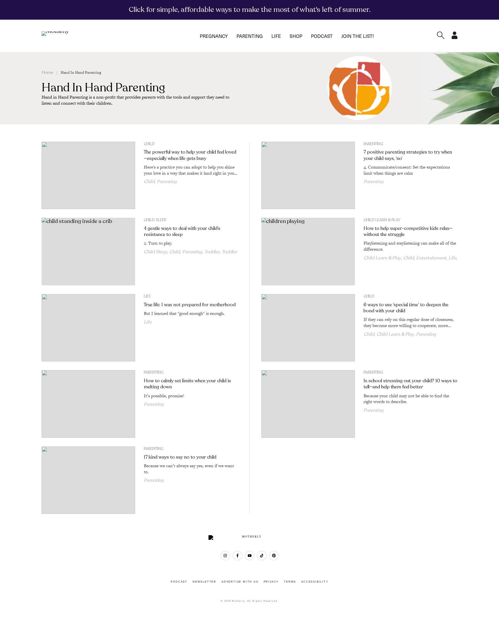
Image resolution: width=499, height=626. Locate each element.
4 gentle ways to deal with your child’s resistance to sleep (182, 231)
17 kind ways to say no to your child (180, 457)
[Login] (454, 37)
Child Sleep (155, 220)
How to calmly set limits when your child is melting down (187, 384)
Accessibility (314, 581)
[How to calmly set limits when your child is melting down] (88, 404)
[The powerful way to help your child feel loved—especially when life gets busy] (88, 175)
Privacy (271, 581)
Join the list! (357, 35)
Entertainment (431, 258)
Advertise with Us (239, 581)
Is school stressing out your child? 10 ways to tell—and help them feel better (410, 384)
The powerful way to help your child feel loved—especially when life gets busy (190, 155)
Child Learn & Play (382, 220)
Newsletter (204, 581)
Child (149, 144)
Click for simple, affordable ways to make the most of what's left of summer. (249, 9)
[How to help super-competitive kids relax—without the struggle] (308, 251)
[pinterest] (274, 555)
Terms (290, 581)
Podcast (322, 35)
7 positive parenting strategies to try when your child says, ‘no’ (408, 155)
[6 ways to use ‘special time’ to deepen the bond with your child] (308, 328)
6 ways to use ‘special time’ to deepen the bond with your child (406, 308)
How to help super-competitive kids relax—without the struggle (408, 231)
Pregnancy (214, 35)
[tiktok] (262, 555)
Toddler (211, 252)
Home (47, 72)
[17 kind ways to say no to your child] (88, 480)
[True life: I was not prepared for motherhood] (88, 328)
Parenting (250, 35)
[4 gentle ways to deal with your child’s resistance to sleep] (88, 251)
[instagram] (225, 555)
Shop (296, 35)
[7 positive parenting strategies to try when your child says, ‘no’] (308, 175)
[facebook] (237, 555)
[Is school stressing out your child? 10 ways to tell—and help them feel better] (308, 404)
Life (276, 35)
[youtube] (249, 555)
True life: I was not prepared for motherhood (190, 305)
